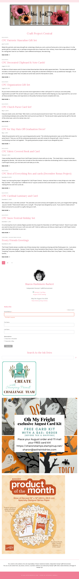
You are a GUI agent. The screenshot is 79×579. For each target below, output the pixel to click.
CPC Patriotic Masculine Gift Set (19, 40)
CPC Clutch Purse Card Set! (17, 106)
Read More (6, 55)
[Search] (76, 357)
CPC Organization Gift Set (16, 84)
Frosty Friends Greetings (15, 240)
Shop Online (43, 301)
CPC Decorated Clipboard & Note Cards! (23, 62)
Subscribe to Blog (9, 341)
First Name (6, 322)
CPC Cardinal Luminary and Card (20, 195)
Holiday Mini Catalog (15, 237)
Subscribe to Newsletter (11, 338)
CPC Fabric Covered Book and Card (21, 151)
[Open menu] (39, 1)
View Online (35, 301)
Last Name (6, 329)
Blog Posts (5, 37)
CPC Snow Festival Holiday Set (18, 218)
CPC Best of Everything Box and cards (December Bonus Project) (36, 173)
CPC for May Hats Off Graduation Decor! (23, 129)
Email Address (8, 311)
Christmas (5, 237)
